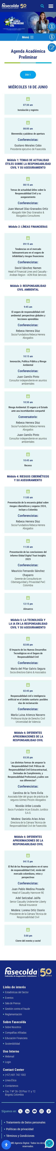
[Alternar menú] (50, 6)
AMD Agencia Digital (19, 1143)
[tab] (28, 75)
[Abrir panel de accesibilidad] (6, 1145)
